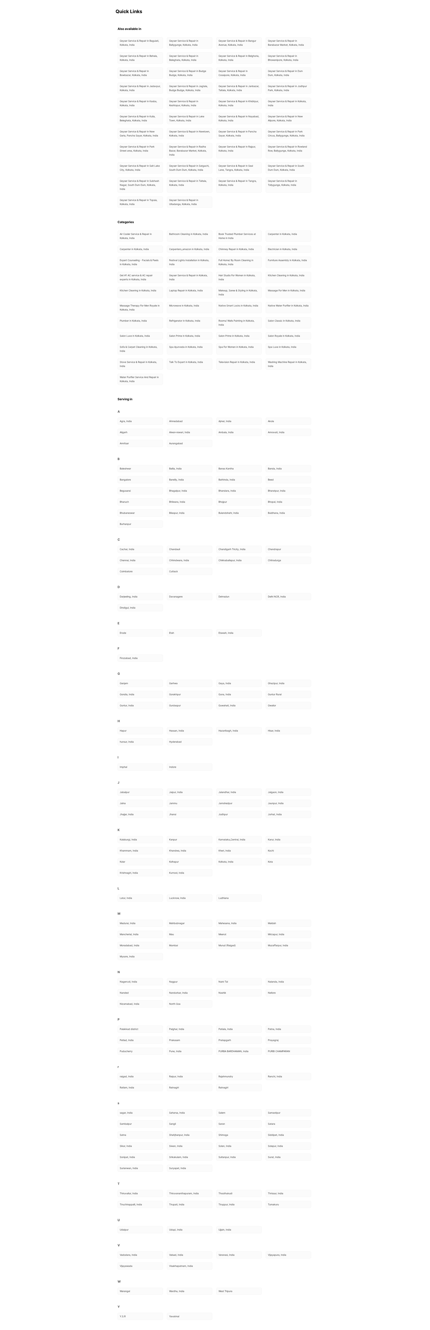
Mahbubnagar (177, 923)
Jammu (173, 803)
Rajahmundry (226, 1076)
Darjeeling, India (128, 596)
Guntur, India (127, 705)
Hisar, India (274, 730)
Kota (270, 861)
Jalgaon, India (275, 792)
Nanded (124, 992)
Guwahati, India (227, 705)
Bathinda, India (227, 479)
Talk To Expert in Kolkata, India (186, 362)
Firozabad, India (129, 658)
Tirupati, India (176, 1204)
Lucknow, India (177, 898)
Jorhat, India (275, 814)
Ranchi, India (275, 1076)
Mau (171, 934)
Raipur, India (176, 1076)
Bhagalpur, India (178, 490)
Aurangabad (176, 443)
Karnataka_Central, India (232, 839)
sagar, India (126, 1112)
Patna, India (274, 1029)
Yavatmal (174, 1316)
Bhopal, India (275, 501)
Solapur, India (275, 1146)
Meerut (222, 934)
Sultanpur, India (227, 1157)
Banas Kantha (226, 468)
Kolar (122, 861)
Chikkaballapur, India (230, 560)
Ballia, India (175, 468)
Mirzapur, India (276, 934)
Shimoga (223, 1134)
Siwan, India (175, 1146)
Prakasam (174, 1040)
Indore (172, 766)
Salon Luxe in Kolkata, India (135, 335)
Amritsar (124, 443)
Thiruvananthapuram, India (184, 1193)
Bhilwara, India (177, 501)
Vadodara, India (128, 1254)
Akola (271, 421)
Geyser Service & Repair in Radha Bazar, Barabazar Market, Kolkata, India (188, 150)
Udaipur (124, 1229)
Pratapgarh (225, 1040)
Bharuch (124, 501)
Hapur (123, 730)
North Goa (174, 1003)
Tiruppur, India (226, 1204)
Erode (123, 632)
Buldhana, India (276, 512)
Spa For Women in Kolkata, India (236, 346)
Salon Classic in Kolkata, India (284, 320)
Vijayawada (126, 1265)
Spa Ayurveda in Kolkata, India (186, 346)
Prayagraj (273, 1040)
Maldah (272, 923)
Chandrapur (274, 549)
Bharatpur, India (276, 490)
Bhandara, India (227, 490)
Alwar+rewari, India (179, 432)
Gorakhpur (175, 694)
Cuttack (173, 571)
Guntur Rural (275, 694)
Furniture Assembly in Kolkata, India (287, 260)
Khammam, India (129, 850)
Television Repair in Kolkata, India (237, 362)
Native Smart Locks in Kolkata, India (238, 305)
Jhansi (172, 814)
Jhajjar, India (127, 814)
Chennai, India (127, 560)
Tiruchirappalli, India (131, 1204)
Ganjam (124, 683)
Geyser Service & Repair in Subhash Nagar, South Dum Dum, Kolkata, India (140, 184)
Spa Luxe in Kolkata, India (282, 346)
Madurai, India (127, 923)
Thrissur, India (275, 1193)
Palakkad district (129, 1029)
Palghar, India (176, 1029)
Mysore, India (127, 956)
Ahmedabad (176, 421)
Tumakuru (273, 1204)
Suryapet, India (177, 1168)
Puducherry (126, 1051)
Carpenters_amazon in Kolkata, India (189, 249)
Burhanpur (125, 524)
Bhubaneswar (127, 512)
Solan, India (225, 1146)
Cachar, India (127, 549)
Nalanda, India (276, 981)
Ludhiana (224, 898)
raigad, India (127, 1076)
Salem (222, 1112)
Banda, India (275, 468)
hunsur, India (127, 741)
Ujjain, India (225, 1229)
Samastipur (274, 1112)
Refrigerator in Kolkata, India (184, 320)
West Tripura (225, 1291)
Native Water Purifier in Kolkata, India (288, 305)
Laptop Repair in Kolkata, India (186, 290)
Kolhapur (174, 861)
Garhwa (173, 683)
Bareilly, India (176, 479)
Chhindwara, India (179, 560)
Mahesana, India (227, 923)
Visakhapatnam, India (181, 1265)
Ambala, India (226, 432)
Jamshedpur (225, 803)
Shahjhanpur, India (179, 1134)
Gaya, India (225, 683)
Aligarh (123, 432)
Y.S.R (123, 1316)
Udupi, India (175, 1229)
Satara (271, 1123)
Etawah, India (226, 632)
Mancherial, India (129, 934)
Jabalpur (125, 792)
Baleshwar (125, 468)
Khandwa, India (177, 850)
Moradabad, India (129, 945)
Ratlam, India (127, 1087)
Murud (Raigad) (227, 945)
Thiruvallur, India (129, 1193)
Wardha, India (176, 1291)
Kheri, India (225, 850)
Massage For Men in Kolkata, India (286, 290)
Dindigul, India (127, 607)
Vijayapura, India (277, 1254)
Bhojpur (223, 501)
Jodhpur (223, 814)
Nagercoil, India (128, 981)
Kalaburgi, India (128, 839)
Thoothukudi (225, 1193)
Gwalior (272, 705)
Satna (123, 1134)
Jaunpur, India (276, 803)
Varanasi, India (226, 1254)
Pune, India (175, 1051)
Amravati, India (276, 432)
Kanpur (173, 839)
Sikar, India (126, 1146)
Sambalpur (126, 1123)
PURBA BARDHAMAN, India (233, 1051)
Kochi (271, 850)
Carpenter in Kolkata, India (282, 234)
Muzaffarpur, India (278, 945)
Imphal (123, 766)
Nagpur (173, 981)
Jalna (123, 803)
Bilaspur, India (176, 512)
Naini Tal (223, 981)
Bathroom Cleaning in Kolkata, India (188, 234)
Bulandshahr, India (229, 512)
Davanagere (176, 596)
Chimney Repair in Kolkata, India (236, 249)
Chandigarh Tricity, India (232, 549)
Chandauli (174, 549)
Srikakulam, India (178, 1157)
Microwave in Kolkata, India (184, 305)
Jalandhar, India (227, 792)
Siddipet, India (276, 1134)
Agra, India (126, 421)
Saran (222, 1123)
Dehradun (224, 596)
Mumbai (173, 945)
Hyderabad (175, 741)
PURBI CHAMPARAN (279, 1051)
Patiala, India (226, 1029)
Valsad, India (176, 1254)
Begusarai (125, 490)
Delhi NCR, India (277, 596)
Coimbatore (126, 571)
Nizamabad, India (129, 1003)
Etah (171, 632)
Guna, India (225, 694)
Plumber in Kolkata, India (133, 320)
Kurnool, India (176, 872)
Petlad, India (127, 1040)
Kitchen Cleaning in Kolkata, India (286, 275)
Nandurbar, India (178, 992)
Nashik (222, 992)
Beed (271, 479)
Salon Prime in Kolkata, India (184, 335)
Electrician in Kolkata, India (282, 249)
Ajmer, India (225, 421)
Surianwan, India (129, 1168)
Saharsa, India (177, 1112)
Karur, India (274, 839)
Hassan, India (176, 730)
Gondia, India (127, 694)
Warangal (125, 1291)
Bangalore (125, 479)
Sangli (172, 1123)
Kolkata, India (226, 861)
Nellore (272, 992)
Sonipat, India (127, 1157)
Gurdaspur (175, 705)
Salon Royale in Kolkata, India (284, 335)
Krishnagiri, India (129, 872)
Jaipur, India (176, 792)
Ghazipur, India (276, 683)
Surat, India (274, 1157)
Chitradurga (274, 560)
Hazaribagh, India (228, 730)
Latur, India (126, 898)
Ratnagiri (174, 1087)
